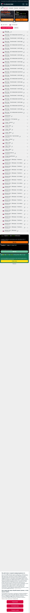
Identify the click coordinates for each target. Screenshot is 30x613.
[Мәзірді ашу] (26, 4)
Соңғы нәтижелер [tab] (7, 27)
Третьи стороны (18, 588)
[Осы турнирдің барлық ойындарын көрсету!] (27, 32)
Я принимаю (15, 601)
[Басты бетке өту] (8, 4)
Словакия (14, 24)
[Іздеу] (23, 4)
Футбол (5, 24)
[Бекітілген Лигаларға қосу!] (11, 32)
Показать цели (15, 610)
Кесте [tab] (16, 27)
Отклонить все (15, 606)
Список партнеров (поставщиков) (10, 598)
